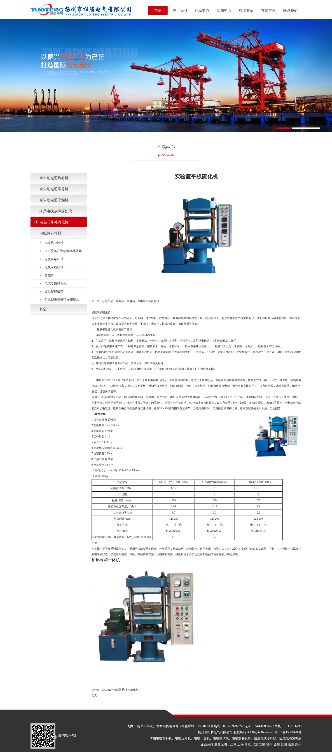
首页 (157, 10)
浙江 (248, 744)
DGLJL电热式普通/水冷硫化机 (120, 689)
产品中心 (202, 10)
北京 (255, 744)
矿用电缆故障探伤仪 (56, 211)
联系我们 (290, 10)
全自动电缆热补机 (54, 178)
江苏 (233, 744)
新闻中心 (224, 10)
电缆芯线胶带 (53, 267)
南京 (291, 744)
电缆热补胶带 (53, 243)
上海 (240, 744)
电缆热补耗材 (50, 233)
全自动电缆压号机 (54, 189)
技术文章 (246, 10)
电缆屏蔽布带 (53, 259)
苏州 (284, 744)
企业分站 (207, 744)
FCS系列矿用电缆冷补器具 (63, 251)
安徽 (262, 744)
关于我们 (180, 10)
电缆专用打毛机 (55, 283)
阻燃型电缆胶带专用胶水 (61, 299)
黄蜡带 (49, 275)
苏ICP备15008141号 (288, 732)
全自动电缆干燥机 (54, 200)
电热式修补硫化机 (54, 222)
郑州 (298, 744)
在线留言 (268, 10)
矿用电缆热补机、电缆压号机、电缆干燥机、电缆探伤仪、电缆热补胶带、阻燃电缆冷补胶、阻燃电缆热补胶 (226, 738)
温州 (277, 744)
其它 (43, 309)
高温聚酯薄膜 (53, 291)
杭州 (269, 744)
